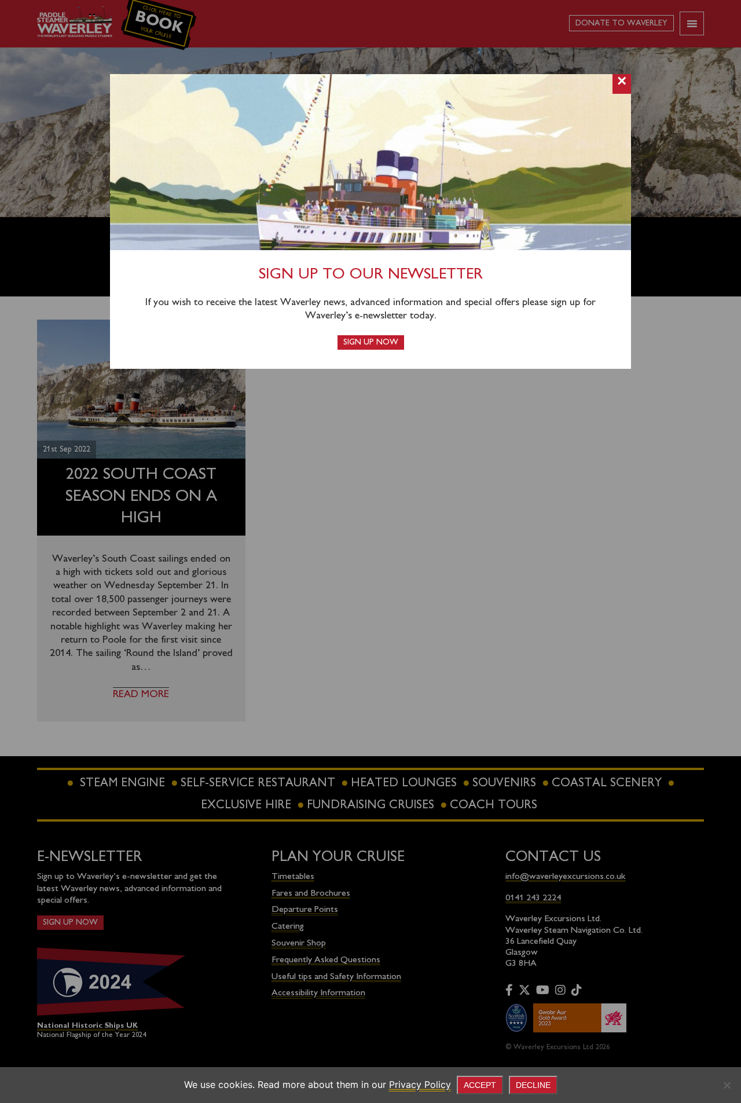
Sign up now (370, 342)
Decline (533, 1085)
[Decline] (726, 1085)
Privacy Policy (420, 1084)
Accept (480, 1085)
